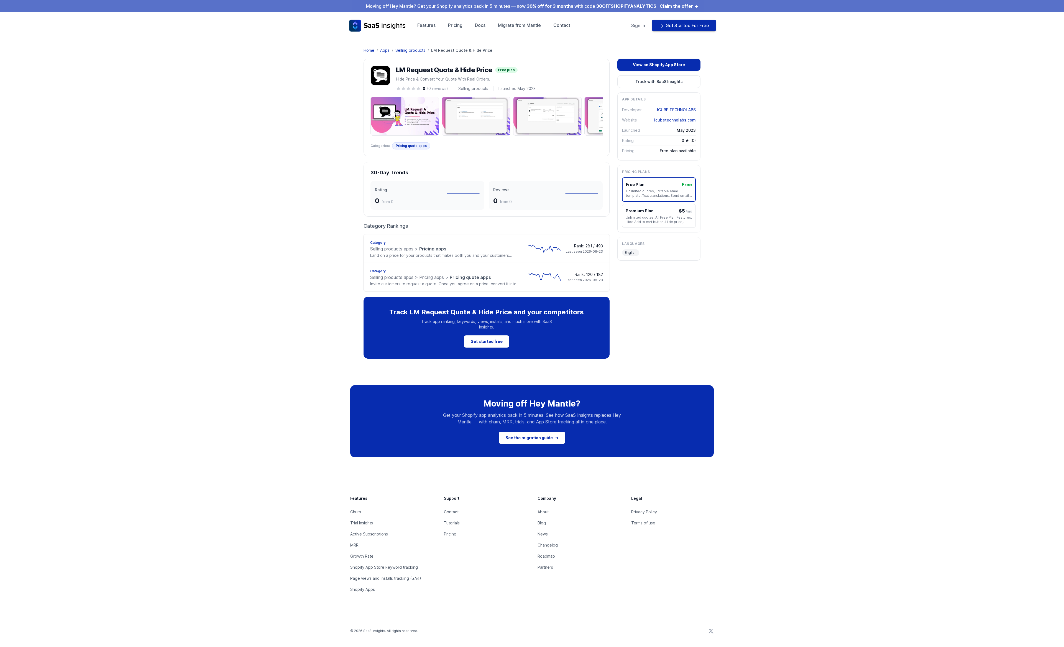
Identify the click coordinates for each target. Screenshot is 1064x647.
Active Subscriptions (369, 534)
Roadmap (546, 556)
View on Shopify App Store (659, 64)
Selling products (410, 50)
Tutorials (452, 523)
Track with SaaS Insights (659, 81)
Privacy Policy (644, 511)
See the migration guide (532, 437)
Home (369, 50)
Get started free (486, 341)
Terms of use (643, 523)
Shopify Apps (362, 589)
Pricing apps (408, 249)
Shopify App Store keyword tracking (384, 567)
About (543, 511)
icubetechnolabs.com (675, 120)
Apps (385, 50)
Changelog (548, 545)
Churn (355, 511)
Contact (561, 25)
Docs (480, 25)
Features (426, 25)
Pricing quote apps (411, 146)
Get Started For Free (687, 25)
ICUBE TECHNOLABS (676, 109)
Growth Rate (362, 556)
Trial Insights (361, 523)
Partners (545, 567)
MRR (354, 545)
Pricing (455, 25)
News (543, 534)
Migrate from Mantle (519, 25)
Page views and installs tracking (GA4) (385, 578)
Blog (542, 523)
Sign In (638, 25)
